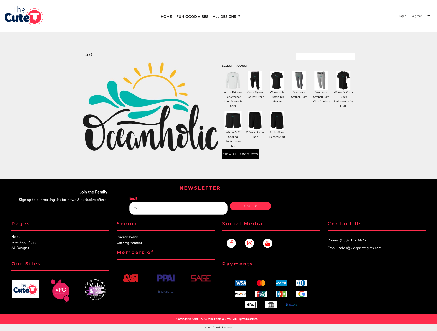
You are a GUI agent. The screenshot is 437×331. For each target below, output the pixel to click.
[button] (227, 16)
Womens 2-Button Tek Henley (277, 97)
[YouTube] (267, 243)
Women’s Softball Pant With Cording (321, 97)
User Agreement (129, 242)
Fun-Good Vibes (23, 242)
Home (15, 236)
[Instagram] (249, 243)
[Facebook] (231, 243)
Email (133, 198)
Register (416, 16)
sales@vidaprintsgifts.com (360, 247)
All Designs (20, 247)
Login (402, 16)
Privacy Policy (127, 237)
